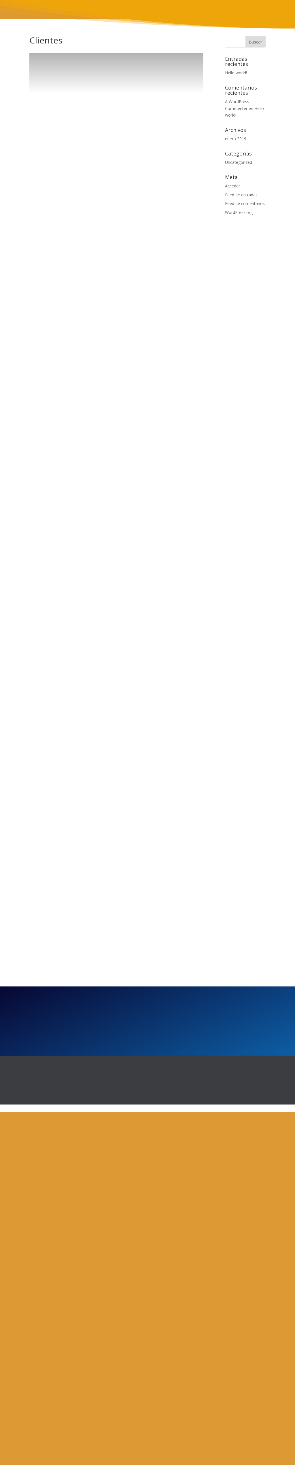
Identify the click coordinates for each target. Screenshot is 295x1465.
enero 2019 (235, 138)
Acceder (232, 186)
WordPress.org (239, 212)
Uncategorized (238, 162)
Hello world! (236, 72)
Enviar (209, 1417)
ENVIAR (199, 1128)
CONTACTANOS (114, 968)
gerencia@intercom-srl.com (129, 1370)
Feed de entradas (241, 195)
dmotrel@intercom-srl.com (128, 1358)
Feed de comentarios (245, 203)
